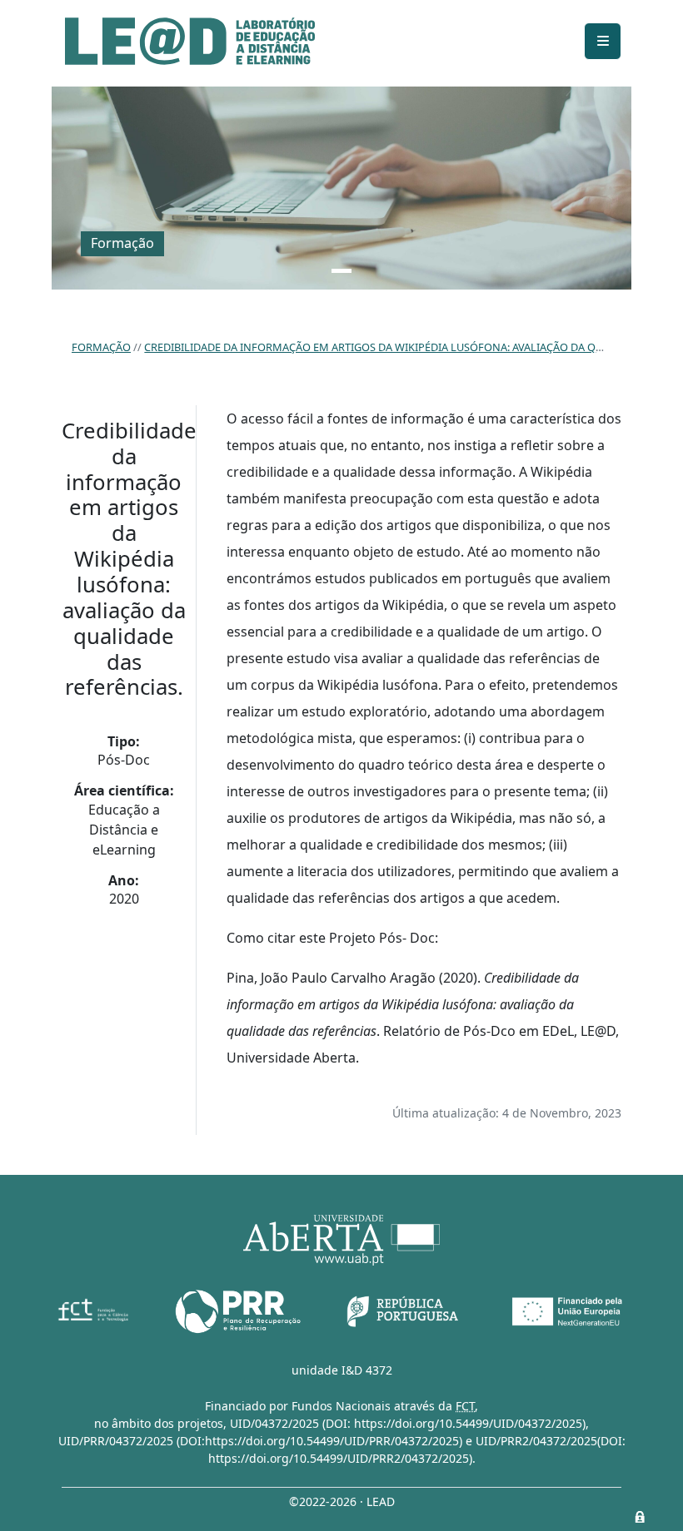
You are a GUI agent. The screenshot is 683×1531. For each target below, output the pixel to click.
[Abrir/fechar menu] (602, 41)
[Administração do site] (640, 1517)
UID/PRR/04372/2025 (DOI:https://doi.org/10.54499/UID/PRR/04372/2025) (260, 1441)
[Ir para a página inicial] (190, 41)
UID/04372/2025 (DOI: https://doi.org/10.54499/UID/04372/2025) (408, 1423)
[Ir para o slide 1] (341, 271)
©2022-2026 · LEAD (342, 1501)
